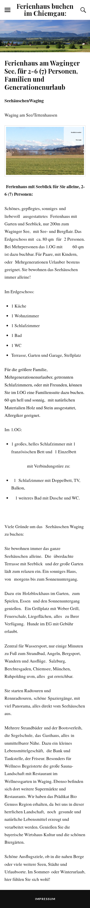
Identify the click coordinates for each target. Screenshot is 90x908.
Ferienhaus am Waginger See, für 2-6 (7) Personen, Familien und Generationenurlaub (42, 75)
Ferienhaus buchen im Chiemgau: (45, 9)
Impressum (45, 899)
